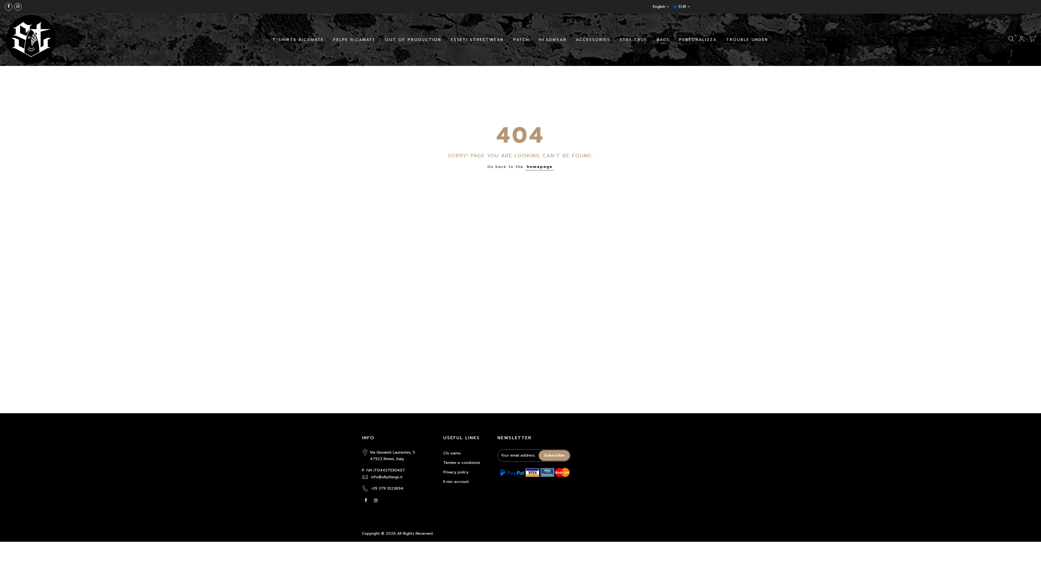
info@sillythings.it (387, 477)
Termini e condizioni (461, 463)
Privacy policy (455, 472)
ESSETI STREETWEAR (477, 40)
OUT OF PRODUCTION (413, 40)
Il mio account (456, 482)
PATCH (521, 40)
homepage (539, 167)
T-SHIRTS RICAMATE (298, 40)
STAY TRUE (633, 40)
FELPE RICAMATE (354, 40)
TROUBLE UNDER (747, 40)
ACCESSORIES (593, 40)
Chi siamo (452, 453)
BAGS (663, 40)
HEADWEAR (553, 40)
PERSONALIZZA (698, 40)
